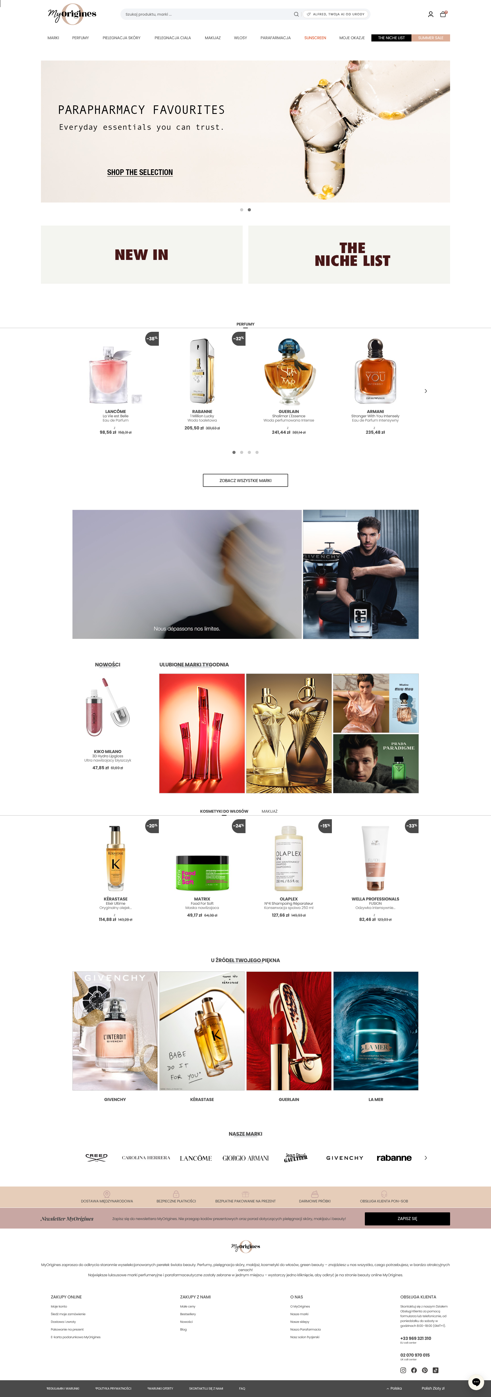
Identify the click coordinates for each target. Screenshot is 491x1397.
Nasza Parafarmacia (305, 1329)
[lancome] (196, 1158)
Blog (183, 1329)
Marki (53, 38)
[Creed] (96, 1158)
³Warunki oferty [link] (160, 1388)
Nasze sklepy (299, 1321)
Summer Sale (431, 38)
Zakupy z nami (195, 1297)
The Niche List (391, 38)
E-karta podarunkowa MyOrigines (76, 1337)
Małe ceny (187, 1306)
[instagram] (403, 1370)
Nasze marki (299, 1314)
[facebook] (414, 1370)
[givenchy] (345, 1158)
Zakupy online (66, 1297)
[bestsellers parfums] (245, 132)
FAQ (242, 1388)
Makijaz (213, 38)
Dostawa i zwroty (63, 1321)
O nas (296, 1297)
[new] (142, 255)
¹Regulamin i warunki (63, 1388)
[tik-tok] (435, 1370)
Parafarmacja (276, 38)
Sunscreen (315, 38)
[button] (241, 209)
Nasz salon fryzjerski (304, 1337)
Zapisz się (407, 1219)
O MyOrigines (300, 1306)
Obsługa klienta (418, 1297)
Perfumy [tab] (245, 324)
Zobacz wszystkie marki (246, 481)
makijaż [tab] (270, 811)
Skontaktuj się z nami (206, 1388)
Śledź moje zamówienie (68, 1314)
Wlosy (240, 38)
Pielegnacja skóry (121, 38)
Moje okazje (352, 38)
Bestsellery (188, 1314)
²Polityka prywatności (113, 1388)
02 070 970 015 (415, 1355)
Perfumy (80, 38)
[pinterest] (425, 1370)
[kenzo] (295, 1158)
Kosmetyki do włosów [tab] (224, 811)
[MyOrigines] (72, 14)
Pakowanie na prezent (67, 1329)
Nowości (186, 1321)
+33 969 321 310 (415, 1338)
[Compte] (431, 14)
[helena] (146, 1158)
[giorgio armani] (245, 1158)
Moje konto (59, 1306)
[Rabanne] (394, 1158)
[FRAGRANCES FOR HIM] (349, 255)
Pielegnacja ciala (173, 38)
